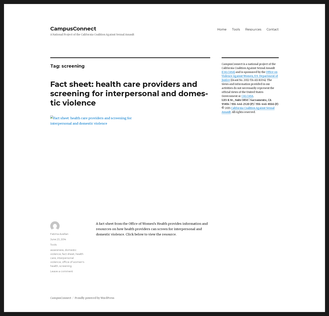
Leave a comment (61, 271)
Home (222, 29)
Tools (236, 29)
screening (65, 265)
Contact (273, 29)
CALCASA (247, 96)
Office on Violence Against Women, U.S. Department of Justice (250, 76)
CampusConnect (73, 28)
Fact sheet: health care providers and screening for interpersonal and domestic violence (129, 93)
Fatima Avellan (59, 233)
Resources (253, 29)
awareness (57, 249)
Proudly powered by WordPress (94, 298)
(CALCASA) (228, 72)
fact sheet (68, 253)
